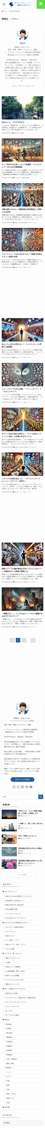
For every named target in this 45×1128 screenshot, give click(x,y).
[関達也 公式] (22, 4)
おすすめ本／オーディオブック (16, 918)
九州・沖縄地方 (11, 1059)
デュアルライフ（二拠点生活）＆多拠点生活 (21, 997)
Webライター (10, 936)
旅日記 (7, 1020)
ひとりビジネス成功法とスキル (16, 923)
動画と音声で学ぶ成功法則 (15, 905)
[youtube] (31, 787)
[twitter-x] (18, 787)
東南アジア (10, 1098)
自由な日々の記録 (12, 993)
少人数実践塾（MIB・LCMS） (16, 971)
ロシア (8, 1076)
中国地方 (9, 1050)
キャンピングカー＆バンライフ (16, 1002)
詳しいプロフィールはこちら (23, 86)
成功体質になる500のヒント (15, 900)
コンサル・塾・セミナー (13, 953)
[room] (26, 787)
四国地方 (9, 1054)
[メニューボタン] (4, 4)
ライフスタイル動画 (12, 1015)
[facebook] (14, 787)
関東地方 (9, 1037)
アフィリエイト (11, 931)
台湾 (8, 1089)
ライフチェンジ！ (11, 892)
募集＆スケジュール (12, 984)
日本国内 (9, 1024)
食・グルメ (9, 1011)
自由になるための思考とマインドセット (19, 896)
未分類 (7, 1107)
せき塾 (8, 962)
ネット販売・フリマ (12, 940)
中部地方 (9, 1041)
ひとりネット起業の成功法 (15, 927)
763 (33, 640)
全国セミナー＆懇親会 (13, 967)
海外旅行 (9, 1067)
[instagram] (22, 787)
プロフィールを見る (22, 779)
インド (8, 1072)
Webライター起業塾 (12, 975)
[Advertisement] (22, 293)
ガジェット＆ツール (12, 1006)
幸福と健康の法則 (12, 909)
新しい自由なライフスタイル (15, 989)
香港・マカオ (11, 1094)
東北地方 (9, 1033)
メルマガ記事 (10, 949)
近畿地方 (9, 1046)
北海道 (8, 1028)
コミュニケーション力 (13, 913)
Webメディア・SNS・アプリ (15, 944)
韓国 (8, 1085)
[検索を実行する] (40, 797)
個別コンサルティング (13, 958)
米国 (8, 1102)
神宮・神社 (10, 1063)
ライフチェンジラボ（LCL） (15, 980)
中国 (8, 1081)
